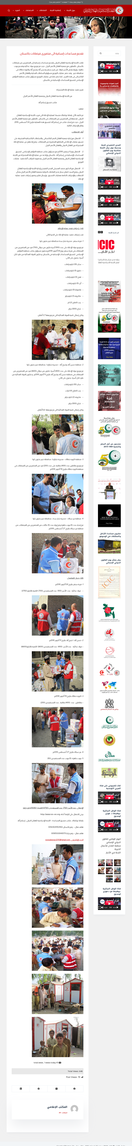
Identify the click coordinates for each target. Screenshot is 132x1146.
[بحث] (9, 10)
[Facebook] (74, 1089)
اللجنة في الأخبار (113, 853)
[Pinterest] (39, 1089)
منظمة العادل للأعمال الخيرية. (111, 847)
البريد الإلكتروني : (76, 840)
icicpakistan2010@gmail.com (57, 840)
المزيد (17, 10)
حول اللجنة (71, 10)
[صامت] (102, 71)
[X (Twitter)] (56, 1089)
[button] (102, 232)
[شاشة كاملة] (99, 71)
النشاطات (43, 10)
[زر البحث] (100, 53)
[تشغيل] (117, 71)
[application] (109, 67)
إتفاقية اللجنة (55, 10)
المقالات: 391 (63, 1113)
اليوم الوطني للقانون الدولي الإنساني (111, 840)
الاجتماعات (30, 10)
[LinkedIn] (21, 1089)
